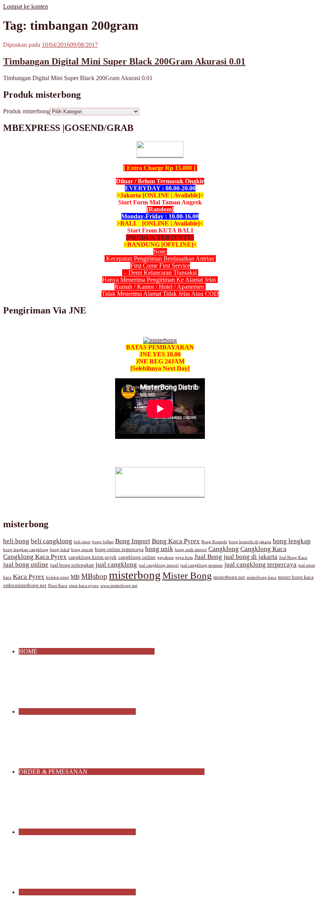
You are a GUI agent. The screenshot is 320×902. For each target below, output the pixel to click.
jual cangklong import (159, 565)
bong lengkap (292, 541)
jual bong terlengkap (72, 565)
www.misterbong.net (118, 585)
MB (75, 577)
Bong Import (132, 541)
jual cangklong (116, 564)
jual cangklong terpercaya (260, 564)
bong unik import (191, 550)
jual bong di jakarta (250, 556)
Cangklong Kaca (263, 549)
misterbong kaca (261, 577)
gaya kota (184, 557)
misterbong (135, 575)
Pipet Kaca (57, 585)
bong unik (159, 549)
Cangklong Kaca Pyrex (35, 556)
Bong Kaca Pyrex (176, 541)
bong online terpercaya (119, 549)
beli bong (16, 541)
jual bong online (25, 564)
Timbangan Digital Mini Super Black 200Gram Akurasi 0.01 (124, 61)
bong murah (82, 550)
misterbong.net (229, 577)
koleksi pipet (57, 577)
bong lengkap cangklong (25, 550)
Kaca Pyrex (28, 576)
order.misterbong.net (24, 585)
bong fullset (103, 542)
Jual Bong (208, 556)
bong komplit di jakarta (250, 542)
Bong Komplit (214, 542)
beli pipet (82, 542)
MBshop (94, 576)
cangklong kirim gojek (92, 557)
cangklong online (137, 557)
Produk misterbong (26, 111)
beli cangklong (51, 541)
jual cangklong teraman (201, 565)
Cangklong (223, 549)
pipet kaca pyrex (84, 585)
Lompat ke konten (25, 6)
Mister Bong (187, 575)
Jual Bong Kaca (293, 557)
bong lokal (59, 550)
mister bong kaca (296, 577)
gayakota (165, 557)
